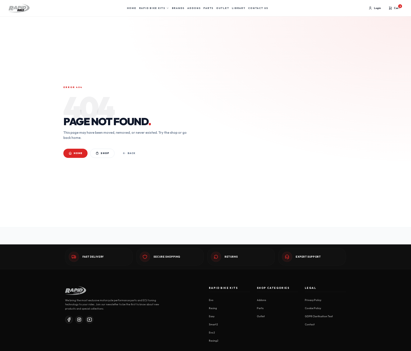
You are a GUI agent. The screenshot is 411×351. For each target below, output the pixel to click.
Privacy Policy (313, 300)
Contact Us (258, 8)
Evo (211, 300)
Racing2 (213, 340)
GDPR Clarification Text (319, 316)
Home (131, 8)
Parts (208, 8)
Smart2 (213, 324)
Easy (211, 316)
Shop (105, 153)
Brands (178, 8)
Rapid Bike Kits (152, 8)
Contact (310, 324)
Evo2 (212, 332)
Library (238, 8)
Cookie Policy (313, 308)
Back (131, 153)
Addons (194, 8)
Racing (213, 308)
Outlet (222, 8)
